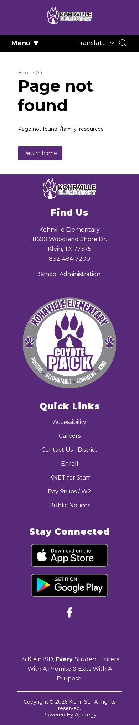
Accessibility (69, 422)
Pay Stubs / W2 (69, 491)
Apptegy (86, 714)
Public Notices (69, 505)
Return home (40, 153)
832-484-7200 (69, 258)
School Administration (69, 274)
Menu (20, 43)
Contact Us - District (69, 449)
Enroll (69, 463)
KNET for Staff (69, 477)
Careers (70, 436)
